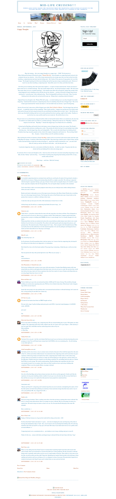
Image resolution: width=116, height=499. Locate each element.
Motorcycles (96, 232)
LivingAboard (95, 227)
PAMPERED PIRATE (85, 391)
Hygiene (37, 166)
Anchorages (96, 189)
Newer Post (20, 468)
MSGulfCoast (84, 234)
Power (84, 241)
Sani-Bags (44, 137)
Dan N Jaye (24, 447)
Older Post (75, 468)
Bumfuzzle (83, 290)
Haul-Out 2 (96, 220)
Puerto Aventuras (85, 243)
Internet (82, 225)
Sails (92, 246)
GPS (82, 219)
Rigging (90, 245)
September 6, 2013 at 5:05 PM (31, 316)
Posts (84, 131)
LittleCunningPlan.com (27, 349)
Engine (82, 214)
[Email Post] (41, 165)
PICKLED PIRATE (85, 399)
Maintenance (90, 229)
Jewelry (93, 225)
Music (92, 234)
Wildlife (86, 257)
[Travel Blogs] (84, 371)
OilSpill (97, 236)
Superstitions (96, 250)
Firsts (97, 214)
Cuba (95, 207)
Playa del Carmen (95, 239)
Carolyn (23, 371)
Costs (97, 205)
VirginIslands (83, 255)
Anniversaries (84, 190)
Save (83, 123)
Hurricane (83, 223)
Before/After (96, 192)
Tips (86, 253)
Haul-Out (90, 220)
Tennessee (91, 252)
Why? (36, 23)
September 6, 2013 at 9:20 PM (31, 380)
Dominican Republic (85, 211)
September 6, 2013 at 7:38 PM (31, 367)
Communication (84, 205)
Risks (94, 245)
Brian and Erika (25, 279)
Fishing (82, 216)
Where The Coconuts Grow (87, 307)
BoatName (83, 198)
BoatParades (89, 198)
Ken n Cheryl (24, 415)
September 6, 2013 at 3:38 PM (31, 260)
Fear (90, 214)
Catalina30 (88, 202)
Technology (86, 252)
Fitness (85, 216)
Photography (84, 239)
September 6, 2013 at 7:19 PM (31, 345)
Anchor (92, 189)
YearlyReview (91, 257)
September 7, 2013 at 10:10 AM (32, 411)
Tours (90, 253)
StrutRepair (86, 250)
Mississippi (83, 232)
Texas (98, 252)
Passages (97, 237)
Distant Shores (84, 294)
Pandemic (89, 237)
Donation (92, 211)
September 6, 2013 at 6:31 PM (31, 332)
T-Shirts (82, 252)
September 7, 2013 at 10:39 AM (32, 443)
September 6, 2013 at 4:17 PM (31, 294)
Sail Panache (84, 300)
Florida (89, 216)
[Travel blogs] (83, 369)
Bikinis (82, 196)
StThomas (91, 250)
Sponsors (90, 248)
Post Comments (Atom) (29, 471)
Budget (85, 200)
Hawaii (82, 221)
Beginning (25, 166)
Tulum (93, 253)
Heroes (86, 221)
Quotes (97, 243)
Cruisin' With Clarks (86, 292)
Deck (98, 207)
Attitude (97, 190)
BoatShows (96, 198)
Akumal (88, 189)
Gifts (94, 218)
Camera (89, 200)
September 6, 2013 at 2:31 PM (31, 231)
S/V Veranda (24, 175)
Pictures (42, 23)
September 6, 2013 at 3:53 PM (31, 275)
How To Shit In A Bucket (56, 107)
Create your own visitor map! (58, 489)
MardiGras (96, 229)
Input (60, 23)
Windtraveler (84, 309)
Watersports (91, 255)
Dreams (89, 212)
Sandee (23, 397)
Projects (96, 241)
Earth (93, 212)
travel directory (83, 376)
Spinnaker (85, 248)
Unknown (23, 211)
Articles (91, 190)
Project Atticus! (84, 298)
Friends (82, 218)
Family (86, 214)
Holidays (91, 221)
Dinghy (93, 209)
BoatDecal (91, 196)
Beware (91, 194)
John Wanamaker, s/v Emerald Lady (30, 265)
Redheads (82, 245)
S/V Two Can (24, 298)
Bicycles (97, 194)
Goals (97, 218)
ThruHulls (82, 253)
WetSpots (83, 257)
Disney (97, 209)
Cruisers (87, 207)
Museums (88, 234)
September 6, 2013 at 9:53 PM (31, 393)
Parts (93, 237)
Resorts (86, 245)
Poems (82, 241)
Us (24, 23)
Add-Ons (85, 189)
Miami (97, 230)
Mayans (89, 230)
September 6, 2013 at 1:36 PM (31, 207)
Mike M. (23, 235)
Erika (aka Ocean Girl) (26, 320)
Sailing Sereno (84, 302)
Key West (86, 227)
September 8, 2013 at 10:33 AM (32, 461)
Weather (97, 255)
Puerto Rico (92, 243)
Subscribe (90, 44)
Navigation (96, 234)
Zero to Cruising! (85, 311)
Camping (93, 200)
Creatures (82, 207)
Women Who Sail (47, 75)
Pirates (89, 239)
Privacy (88, 241)
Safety (85, 246)
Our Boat (30, 23)
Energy (97, 212)
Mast (86, 230)
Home (19, 23)
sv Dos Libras (84, 304)
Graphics (85, 219)
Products (92, 241)
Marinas (82, 230)
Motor (89, 232)
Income (97, 223)
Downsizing (84, 212)
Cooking (94, 205)
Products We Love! (51, 23)
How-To (97, 221)
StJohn (97, 248)
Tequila (94, 252)
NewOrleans (84, 236)
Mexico (93, 230)
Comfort (31, 166)
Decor (82, 209)
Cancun (97, 200)
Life (90, 227)
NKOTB (91, 236)
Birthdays (87, 196)
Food (93, 216)
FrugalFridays (88, 218)
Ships (95, 246)
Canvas (82, 202)
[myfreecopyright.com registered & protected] (47, 495)
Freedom (97, 216)
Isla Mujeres (88, 225)
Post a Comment (21, 465)
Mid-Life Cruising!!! (58, 5)
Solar (82, 248)
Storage (42, 166)
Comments (85, 134)
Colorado (90, 203)
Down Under (96, 211)
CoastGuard (83, 203)
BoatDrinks (96, 196)
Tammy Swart (24, 336)
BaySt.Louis (83, 192)
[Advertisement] (86, 353)
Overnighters (83, 237)
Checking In (96, 202)
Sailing (88, 247)
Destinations (87, 209)
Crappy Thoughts (23, 29)
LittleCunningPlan (85, 296)
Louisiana (83, 229)
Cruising (91, 207)
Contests (90, 205)
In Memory (92, 223)
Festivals (93, 214)
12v (81, 189)
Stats (94, 248)
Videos (97, 254)
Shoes (98, 246)
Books (82, 200)
